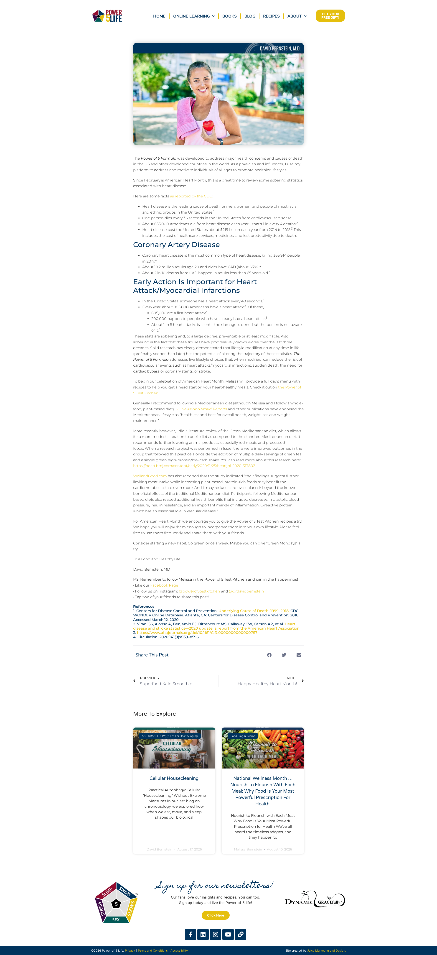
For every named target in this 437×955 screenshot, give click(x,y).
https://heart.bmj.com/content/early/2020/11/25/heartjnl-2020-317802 (194, 466)
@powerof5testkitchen (199, 591)
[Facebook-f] (190, 934)
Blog (249, 16)
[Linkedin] (203, 934)
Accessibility (179, 950)
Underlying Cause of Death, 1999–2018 (253, 611)
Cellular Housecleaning (174, 778)
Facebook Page (164, 585)
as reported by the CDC (191, 196)
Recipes (271, 16)
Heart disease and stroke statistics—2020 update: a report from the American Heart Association (216, 626)
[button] (269, 655)
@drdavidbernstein (246, 591)
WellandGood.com (150, 476)
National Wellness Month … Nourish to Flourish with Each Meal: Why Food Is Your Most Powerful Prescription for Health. (262, 791)
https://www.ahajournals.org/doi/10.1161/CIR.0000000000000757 (197, 633)
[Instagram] (215, 934)
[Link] (240, 934)
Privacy (130, 950)
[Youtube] (228, 934)
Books (229, 16)
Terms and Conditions (153, 950)
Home (159, 16)
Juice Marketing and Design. (326, 950)
